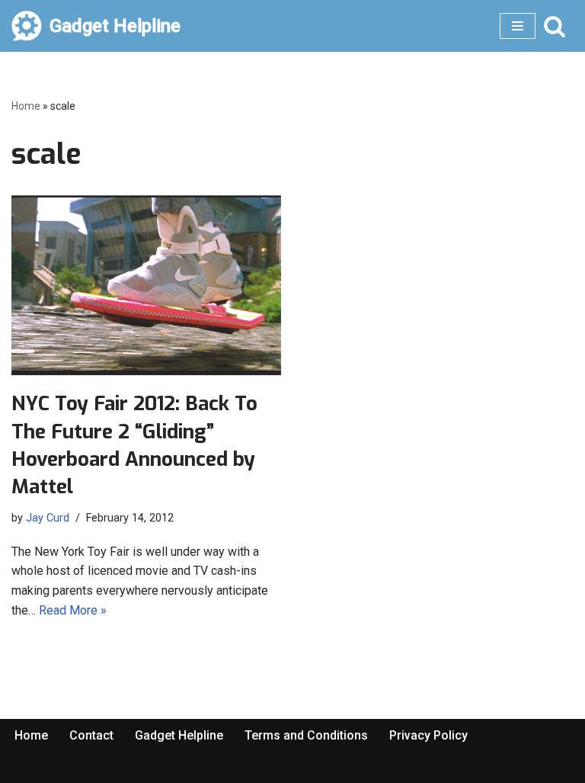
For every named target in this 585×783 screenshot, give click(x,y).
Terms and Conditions (306, 735)
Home (25, 106)
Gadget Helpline (179, 735)
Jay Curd (47, 518)
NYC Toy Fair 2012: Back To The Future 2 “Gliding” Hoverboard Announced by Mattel (134, 445)
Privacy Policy (428, 735)
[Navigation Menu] (517, 26)
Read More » (73, 610)
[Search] (554, 25)
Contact (91, 735)
